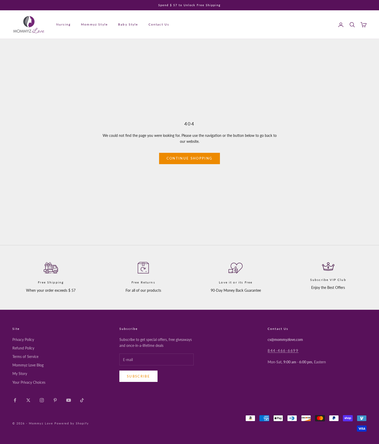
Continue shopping (190, 158)
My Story (19, 373)
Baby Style (128, 25)
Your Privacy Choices (28, 382)
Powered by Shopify (71, 423)
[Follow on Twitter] (28, 400)
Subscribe (138, 376)
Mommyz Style (94, 25)
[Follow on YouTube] (68, 400)
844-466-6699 (283, 350)
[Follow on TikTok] (82, 400)
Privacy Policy (23, 339)
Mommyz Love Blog (28, 365)
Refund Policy (23, 348)
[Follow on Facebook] (15, 400)
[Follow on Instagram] (41, 400)
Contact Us (159, 25)
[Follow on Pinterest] (55, 400)
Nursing (63, 25)
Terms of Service (25, 356)
